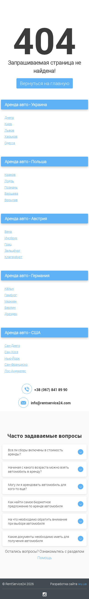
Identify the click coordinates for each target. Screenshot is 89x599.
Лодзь (9, 181)
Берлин (10, 307)
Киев (8, 124)
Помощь (44, 557)
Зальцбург (12, 250)
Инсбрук (11, 238)
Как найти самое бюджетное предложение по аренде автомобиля (35, 504)
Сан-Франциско (16, 364)
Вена (8, 231)
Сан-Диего (12, 345)
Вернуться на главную (44, 83)
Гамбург (11, 295)
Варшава (11, 193)
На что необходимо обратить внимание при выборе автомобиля (37, 521)
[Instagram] (45, 594)
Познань (11, 187)
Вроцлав (11, 200)
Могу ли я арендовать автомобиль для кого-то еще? (37, 486)
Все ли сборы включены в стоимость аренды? (35, 452)
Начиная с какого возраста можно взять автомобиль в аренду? (38, 469)
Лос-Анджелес (15, 371)
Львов (9, 130)
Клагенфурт (13, 257)
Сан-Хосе (11, 352)
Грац (8, 244)
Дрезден (11, 314)
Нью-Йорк (12, 358)
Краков (10, 174)
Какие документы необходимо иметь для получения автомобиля (38, 538)
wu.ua (82, 584)
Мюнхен (11, 301)
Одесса (10, 143)
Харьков (11, 136)
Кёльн (9, 288)
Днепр (9, 117)
